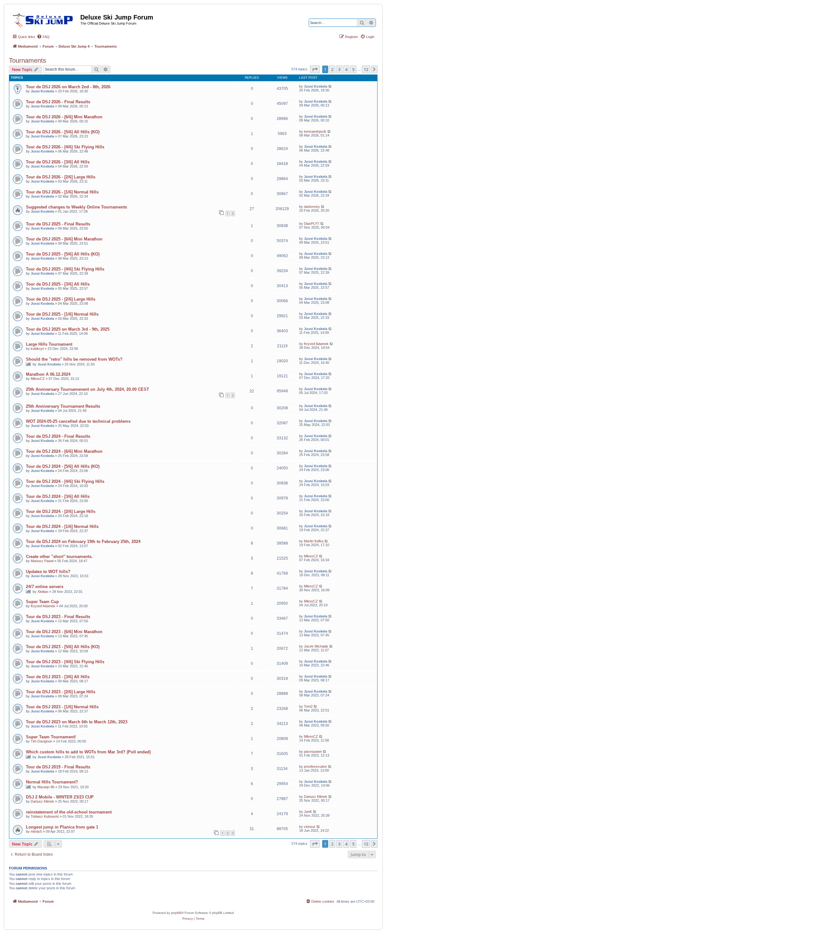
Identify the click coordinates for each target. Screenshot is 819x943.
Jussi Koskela (42, 91)
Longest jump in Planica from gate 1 (62, 827)
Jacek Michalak (316, 646)
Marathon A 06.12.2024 (48, 374)
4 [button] (346, 69)
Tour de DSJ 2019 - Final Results (58, 767)
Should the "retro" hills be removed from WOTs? (74, 359)
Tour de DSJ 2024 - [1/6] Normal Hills (62, 526)
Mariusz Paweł (42, 561)
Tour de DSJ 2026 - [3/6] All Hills (58, 162)
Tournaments (27, 60)
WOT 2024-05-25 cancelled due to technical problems (78, 421)
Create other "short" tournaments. (59, 556)
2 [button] (332, 69)
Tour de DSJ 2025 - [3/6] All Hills (58, 284)
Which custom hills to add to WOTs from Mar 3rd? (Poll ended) (88, 752)
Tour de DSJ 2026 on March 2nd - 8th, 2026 (68, 86)
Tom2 (308, 706)
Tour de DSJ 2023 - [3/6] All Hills (58, 676)
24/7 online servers (44, 586)
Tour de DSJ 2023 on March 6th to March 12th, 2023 (76, 721)
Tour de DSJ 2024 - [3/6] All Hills (58, 496)
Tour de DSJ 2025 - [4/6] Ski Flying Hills (65, 269)
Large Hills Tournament (49, 344)
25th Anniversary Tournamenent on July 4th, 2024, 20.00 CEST (87, 389)
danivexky (312, 206)
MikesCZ (38, 379)
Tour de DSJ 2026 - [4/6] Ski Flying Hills (65, 147)
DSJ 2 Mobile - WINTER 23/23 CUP (60, 797)
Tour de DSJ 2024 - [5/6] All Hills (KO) (62, 466)
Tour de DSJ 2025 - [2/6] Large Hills (60, 299)
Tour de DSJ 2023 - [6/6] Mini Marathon (64, 631)
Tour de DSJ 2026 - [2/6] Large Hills (60, 177)
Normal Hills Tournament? (52, 782)
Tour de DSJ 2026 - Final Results (58, 101)
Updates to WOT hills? (48, 571)
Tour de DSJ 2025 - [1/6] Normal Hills (62, 314)
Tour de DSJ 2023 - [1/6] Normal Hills (62, 706)
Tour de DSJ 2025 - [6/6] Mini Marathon (64, 239)
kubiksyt (37, 348)
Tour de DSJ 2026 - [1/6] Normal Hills (62, 192)
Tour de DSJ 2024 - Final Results (58, 436)
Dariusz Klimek (42, 801)
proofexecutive (315, 766)
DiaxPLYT (311, 223)
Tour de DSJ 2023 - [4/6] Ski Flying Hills (65, 661)
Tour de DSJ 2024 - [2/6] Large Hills (60, 511)
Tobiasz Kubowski (45, 816)
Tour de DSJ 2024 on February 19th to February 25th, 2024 (83, 541)
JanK (308, 811)
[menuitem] (43, 37)
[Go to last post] (330, 86)
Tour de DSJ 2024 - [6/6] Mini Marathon (64, 451)
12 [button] (366, 69)
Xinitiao (42, 591)
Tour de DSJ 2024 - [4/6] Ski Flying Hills (65, 481)
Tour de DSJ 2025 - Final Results (58, 224)
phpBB (176, 913)
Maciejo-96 (45, 787)
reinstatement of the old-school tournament (69, 812)
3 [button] (339, 69)
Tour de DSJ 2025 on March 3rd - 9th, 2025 (67, 329)
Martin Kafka (313, 541)
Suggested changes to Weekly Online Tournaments (76, 207)
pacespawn (313, 751)
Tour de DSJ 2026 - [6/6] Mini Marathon (64, 116)
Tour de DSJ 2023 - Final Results (58, 616)
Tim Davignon (41, 741)
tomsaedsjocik (315, 131)
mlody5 (36, 831)
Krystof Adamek (316, 344)
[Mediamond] (44, 19)
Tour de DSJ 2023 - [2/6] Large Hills (60, 691)
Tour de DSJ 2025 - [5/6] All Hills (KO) (62, 254)
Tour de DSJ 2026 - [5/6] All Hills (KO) (62, 132)
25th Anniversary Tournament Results (63, 406)
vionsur (309, 827)
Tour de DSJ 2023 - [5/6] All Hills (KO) (62, 646)
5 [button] (353, 69)
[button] (315, 69)
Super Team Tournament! (51, 737)
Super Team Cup (42, 601)
